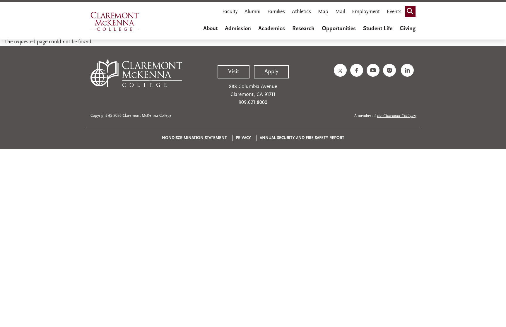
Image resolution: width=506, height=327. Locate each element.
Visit (233, 72)
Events (394, 12)
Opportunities (339, 29)
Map (323, 12)
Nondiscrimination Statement (194, 138)
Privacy (243, 138)
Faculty (229, 12)
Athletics (301, 12)
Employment (366, 12)
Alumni (252, 12)
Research (303, 29)
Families (276, 12)
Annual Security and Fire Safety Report (302, 138)
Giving (408, 29)
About (210, 29)
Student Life (377, 29)
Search (412, 12)
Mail (340, 12)
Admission (238, 29)
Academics (271, 29)
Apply (271, 72)
